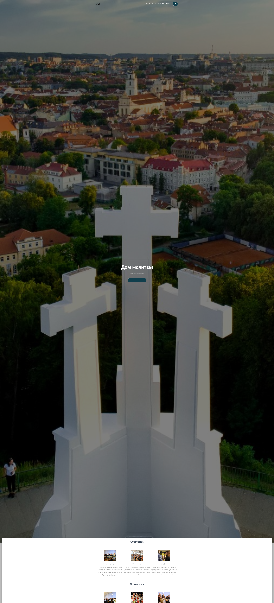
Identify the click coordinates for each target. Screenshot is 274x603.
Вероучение (161, 3)
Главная (148, 3)
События (154, 3)
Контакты (168, 3)
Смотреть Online (175, 4)
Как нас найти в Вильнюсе (137, 280)
